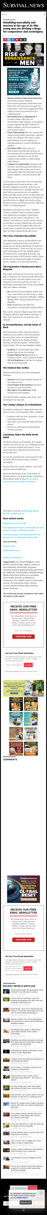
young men (13, 588)
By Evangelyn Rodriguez (25, 1072)
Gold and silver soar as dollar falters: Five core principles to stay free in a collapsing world (27, 1096)
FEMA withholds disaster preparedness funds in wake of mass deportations (26, 1052)
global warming (26, 570)
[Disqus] (23, 790)
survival (6, 583)
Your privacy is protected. (12, 671)
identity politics (22, 572)
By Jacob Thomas (23, 1063)
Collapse (26, 565)
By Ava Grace (22, 1055)
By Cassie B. (22, 1109)
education (7, 570)
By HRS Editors (23, 1090)
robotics (21, 580)
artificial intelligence (26, 562)
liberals (6, 575)
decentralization (9, 567)
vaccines (6, 586)
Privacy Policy (22, 1198)
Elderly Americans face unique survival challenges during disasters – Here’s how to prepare (26, 1078)
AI (16, 562)
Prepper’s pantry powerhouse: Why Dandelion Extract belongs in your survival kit (27, 1150)
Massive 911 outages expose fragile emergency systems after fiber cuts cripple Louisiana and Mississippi (27, 1105)
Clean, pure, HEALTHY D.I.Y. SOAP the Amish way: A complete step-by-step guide (27, 1125)
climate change (16, 565)
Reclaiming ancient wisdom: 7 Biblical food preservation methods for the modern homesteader (25, 1032)
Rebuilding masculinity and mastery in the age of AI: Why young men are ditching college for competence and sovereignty (27, 1042)
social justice (37, 580)
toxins (26, 583)
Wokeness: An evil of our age (14, 523)
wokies (6, 588)
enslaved (15, 570)
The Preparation (16, 583)
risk (15, 580)
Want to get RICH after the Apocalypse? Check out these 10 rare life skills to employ (27, 991)
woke (27, 586)
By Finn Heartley (23, 1015)
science (28, 580)
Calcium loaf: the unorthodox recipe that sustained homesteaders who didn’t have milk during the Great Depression (27, 1000)
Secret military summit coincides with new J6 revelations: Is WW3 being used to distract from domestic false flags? (26, 1115)
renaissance (8, 580)
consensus (35, 565)
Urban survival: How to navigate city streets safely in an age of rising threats (26, 1142)
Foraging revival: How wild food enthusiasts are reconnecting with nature (27, 1060)
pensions (18, 578)
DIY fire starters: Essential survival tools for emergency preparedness (26, 1068)
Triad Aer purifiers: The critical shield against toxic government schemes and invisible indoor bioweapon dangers (27, 1021)
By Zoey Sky (22, 1036)
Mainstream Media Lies (19, 575)
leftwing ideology (36, 572)
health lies (11, 572)
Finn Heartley (17, 36)
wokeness (34, 586)
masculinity (33, 575)
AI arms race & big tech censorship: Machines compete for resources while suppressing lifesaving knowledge (27, 1168)
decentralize (22, 567)
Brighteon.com (9, 546)
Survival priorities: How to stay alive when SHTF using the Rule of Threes (27, 1133)
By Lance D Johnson (24, 1005)
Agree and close (26, 1202)
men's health (8, 578)
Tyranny (33, 583)
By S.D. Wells (22, 994)
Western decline (17, 586)
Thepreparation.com (11, 550)
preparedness (28, 578)
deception (32, 567)
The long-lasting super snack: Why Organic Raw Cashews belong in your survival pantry (26, 1087)
